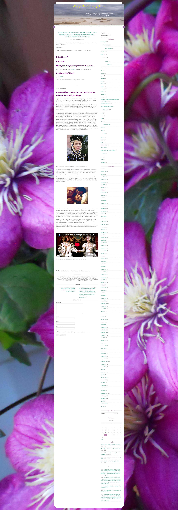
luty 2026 (103, 174)
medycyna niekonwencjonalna (107, 106)
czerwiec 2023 (103, 232)
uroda (102, 159)
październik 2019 (104, 332)
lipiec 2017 (103, 401)
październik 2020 (104, 303)
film (75, 276)
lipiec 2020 (103, 311)
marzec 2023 (103, 240)
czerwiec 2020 (103, 314)
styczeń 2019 (103, 353)
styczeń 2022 (103, 266)
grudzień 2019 (103, 327)
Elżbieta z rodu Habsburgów (66, 279)
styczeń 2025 (103, 200)
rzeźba (102, 142)
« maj (102, 439)
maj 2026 (103, 169)
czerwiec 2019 (103, 340)
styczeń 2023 (103, 242)
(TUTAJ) (73, 69)
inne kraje (103, 89)
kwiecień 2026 (104, 171)
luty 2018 (103, 382)
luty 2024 (103, 219)
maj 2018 (103, 374)
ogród (102, 121)
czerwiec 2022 (103, 253)
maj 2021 (103, 285)
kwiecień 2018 (104, 377)
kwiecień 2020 (104, 319)
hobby (102, 86)
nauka (102, 118)
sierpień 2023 (103, 227)
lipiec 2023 (103, 229)
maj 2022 (103, 256)
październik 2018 (104, 361)
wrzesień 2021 (103, 274)
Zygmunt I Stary (88, 280)
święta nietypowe (63, 277)
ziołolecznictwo (106, 109)
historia (78, 276)
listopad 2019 (103, 330)
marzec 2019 (103, 348)
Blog (69, 26)
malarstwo (103, 97)
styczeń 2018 (103, 385)
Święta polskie (106, 45)
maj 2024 (103, 213)
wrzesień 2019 (103, 335)
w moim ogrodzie (106, 124)
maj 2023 (103, 235)
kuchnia (102, 91)
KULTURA (83, 26)
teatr (102, 157)
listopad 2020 (103, 300)
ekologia (102, 68)
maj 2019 (103, 343)
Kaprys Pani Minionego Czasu (89, 6)
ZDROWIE (98, 26)
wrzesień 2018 (103, 364)
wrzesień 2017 (103, 395)
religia (102, 139)
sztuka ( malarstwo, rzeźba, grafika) (108, 150)
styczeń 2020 (103, 324)
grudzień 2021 (103, 269)
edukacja (102, 54)
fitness (102, 75)
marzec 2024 (103, 216)
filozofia (102, 73)
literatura (102, 94)
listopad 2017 (103, 390)
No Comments (81, 39)
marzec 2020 (103, 322)
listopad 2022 (103, 248)
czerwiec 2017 (103, 403)
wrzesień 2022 (103, 250)
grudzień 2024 (103, 203)
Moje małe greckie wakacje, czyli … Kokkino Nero (111, 448)
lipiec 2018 (103, 369)
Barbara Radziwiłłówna (84, 278)
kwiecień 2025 (104, 192)
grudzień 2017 (103, 388)
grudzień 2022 (103, 245)
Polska (102, 130)
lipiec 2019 (103, 337)
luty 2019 (103, 351)
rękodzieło (103, 137)
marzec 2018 (103, 380)
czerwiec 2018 (103, 372)
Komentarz (58, 302)
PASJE (91, 26)
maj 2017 (103, 406)
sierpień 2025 (103, 182)
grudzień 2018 (103, 356)
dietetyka (102, 51)
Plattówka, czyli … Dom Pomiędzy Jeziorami (110, 461)
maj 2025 (103, 190)
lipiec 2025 (103, 184)
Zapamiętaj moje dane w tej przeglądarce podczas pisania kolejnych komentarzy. (74, 332)
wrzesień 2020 (103, 306)
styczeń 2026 (103, 176)
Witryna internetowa (60, 326)
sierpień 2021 (103, 277)
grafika (102, 81)
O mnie (75, 26)
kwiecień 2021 (104, 287)
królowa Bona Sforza (78, 279)
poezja (104, 153)
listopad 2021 (103, 271)
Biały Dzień (92, 278)
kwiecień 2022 (104, 258)
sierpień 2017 (103, 398)
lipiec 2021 (103, 279)
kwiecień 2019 (104, 345)
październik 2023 (104, 224)
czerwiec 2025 (103, 187)
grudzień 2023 (103, 221)
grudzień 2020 (103, 298)
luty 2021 (103, 293)
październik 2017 (104, 393)
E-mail (57, 321)
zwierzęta (103, 162)
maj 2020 (103, 316)
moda (102, 113)
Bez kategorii (107, 26)
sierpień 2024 (103, 208)
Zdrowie (69, 277)
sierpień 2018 (103, 366)
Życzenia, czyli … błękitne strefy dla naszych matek (111, 444)
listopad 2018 (103, 359)
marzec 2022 (103, 261)
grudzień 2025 (103, 179)
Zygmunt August (81, 280)
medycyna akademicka (85, 276)
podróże (102, 127)
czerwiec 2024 (103, 211)
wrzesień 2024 (103, 205)
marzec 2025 (103, 195)
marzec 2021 (103, 290)
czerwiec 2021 (103, 282)
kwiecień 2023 (104, 237)
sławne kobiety (93, 276)
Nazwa (57, 316)
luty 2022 (103, 264)
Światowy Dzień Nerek (72, 280)
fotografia (103, 78)
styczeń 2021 (103, 295)
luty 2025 (103, 198)
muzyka (102, 115)
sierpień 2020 (103, 308)
